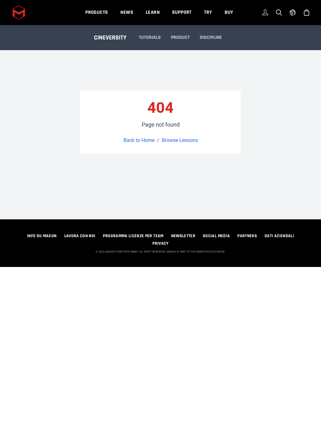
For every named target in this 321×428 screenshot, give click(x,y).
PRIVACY (160, 243)
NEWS (126, 12)
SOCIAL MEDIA (216, 236)
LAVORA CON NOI (80, 236)
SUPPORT (182, 12)
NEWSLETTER (183, 236)
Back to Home (139, 140)
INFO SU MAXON (42, 236)
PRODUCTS (96, 12)
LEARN (153, 12)
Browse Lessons (180, 140)
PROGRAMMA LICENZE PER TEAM (133, 236)
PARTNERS (247, 236)
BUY (228, 12)
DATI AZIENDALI (279, 236)
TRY (208, 12)
